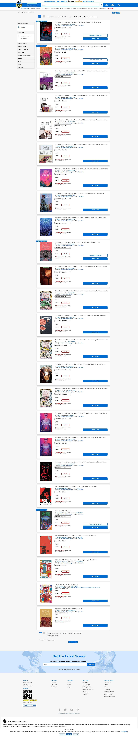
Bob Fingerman (75, 587)
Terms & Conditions (108, 693)
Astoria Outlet (54, 687)
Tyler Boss (80, 25)
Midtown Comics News (28, 685)
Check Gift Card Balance (88, 687)
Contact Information (27, 682)
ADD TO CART (95, 38)
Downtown (53, 682)
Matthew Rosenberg (66, 25)
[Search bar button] (101, 5)
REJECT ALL (75, 734)
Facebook (69, 682)
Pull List (84, 691)
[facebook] (59, 710)
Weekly (60, 669)
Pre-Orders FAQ (86, 693)
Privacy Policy (107, 689)
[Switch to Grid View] (44, 16)
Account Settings (86, 684)
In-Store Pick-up (107, 682)
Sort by (86, 17)
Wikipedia (25, 684)
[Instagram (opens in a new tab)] (78, 710)
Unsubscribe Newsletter (109, 691)
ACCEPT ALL (69, 734)
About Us (25, 680)
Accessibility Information (109, 696)
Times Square (54, 686)
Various (63, 587)
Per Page (76, 17)
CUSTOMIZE (62, 734)
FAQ (105, 686)
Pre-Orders (85, 694)
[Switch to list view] (39, 16)
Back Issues (76, 669)
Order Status (85, 682)
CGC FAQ (106, 687)
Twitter (68, 686)
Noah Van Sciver (95, 587)
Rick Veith (82, 587)
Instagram (69, 684)
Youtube (68, 687)
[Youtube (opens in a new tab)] (72, 710)
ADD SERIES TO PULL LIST (95, 35)
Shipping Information (108, 694)
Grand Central (54, 684)
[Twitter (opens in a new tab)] (65, 710)
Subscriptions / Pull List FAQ (88, 689)
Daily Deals (67, 669)
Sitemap (106, 684)
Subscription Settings (87, 686)
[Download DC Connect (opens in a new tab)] (32, 705)
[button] (32, 4)
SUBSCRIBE (91, 664)
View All (26, 49)
